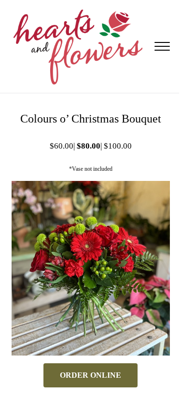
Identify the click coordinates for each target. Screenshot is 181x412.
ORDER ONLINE (90, 375)
